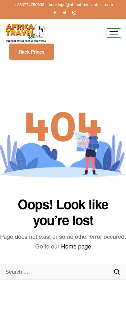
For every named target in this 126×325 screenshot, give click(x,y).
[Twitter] (64, 12)
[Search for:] (63, 272)
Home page (76, 246)
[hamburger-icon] (114, 33)
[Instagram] (74, 12)
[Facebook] (55, 12)
